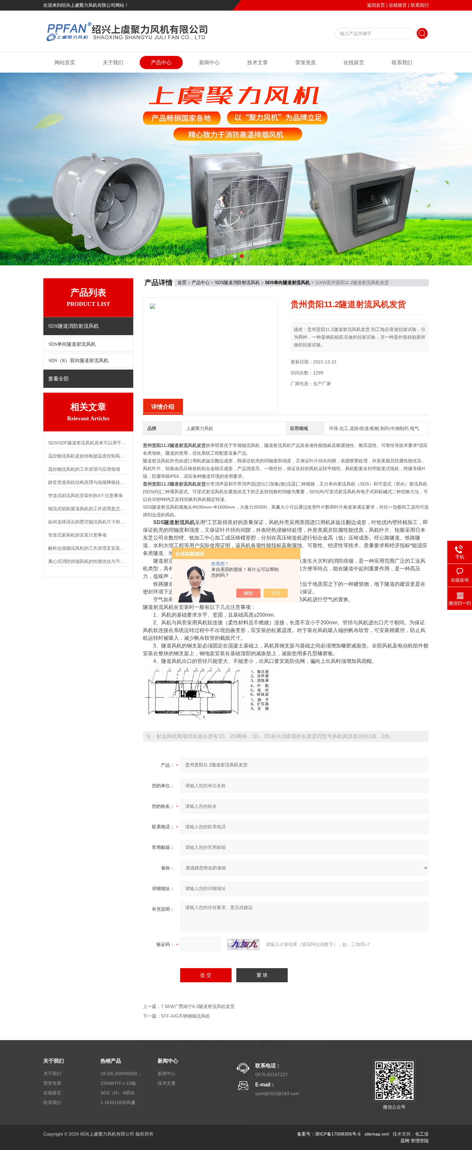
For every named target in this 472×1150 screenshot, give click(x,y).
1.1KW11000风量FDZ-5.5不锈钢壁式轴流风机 (121, 1102)
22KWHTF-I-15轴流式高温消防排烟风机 (121, 1083)
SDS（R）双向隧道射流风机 (78, 360)
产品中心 (161, 62)
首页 (182, 282)
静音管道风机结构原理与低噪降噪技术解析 (88, 482)
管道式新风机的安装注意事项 (77, 535)
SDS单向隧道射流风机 (72, 344)
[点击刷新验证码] (243, 944)
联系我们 (420, 5)
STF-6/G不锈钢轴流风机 (185, 1016)
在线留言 (398, 5)
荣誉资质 (305, 62)
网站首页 (65, 62)
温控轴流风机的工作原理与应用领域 (84, 469)
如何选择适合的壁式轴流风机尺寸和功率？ (88, 521)
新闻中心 (209, 62)
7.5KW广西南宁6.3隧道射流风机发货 (198, 1006)
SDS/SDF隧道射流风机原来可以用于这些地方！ (88, 442)
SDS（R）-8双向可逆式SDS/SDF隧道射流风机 (121, 1092)
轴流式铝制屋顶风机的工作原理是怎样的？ (88, 508)
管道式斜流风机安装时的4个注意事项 (85, 495)
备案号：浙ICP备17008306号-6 (329, 1134)
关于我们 (113, 62)
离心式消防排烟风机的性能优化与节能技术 (88, 561)
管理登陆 (420, 1140)
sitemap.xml (376, 1134)
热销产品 (111, 1061)
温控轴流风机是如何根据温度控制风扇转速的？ (88, 456)
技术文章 (257, 62)
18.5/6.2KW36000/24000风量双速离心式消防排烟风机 (121, 1073)
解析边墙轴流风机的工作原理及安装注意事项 (88, 548)
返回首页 (376, 5)
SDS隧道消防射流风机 (237, 282)
